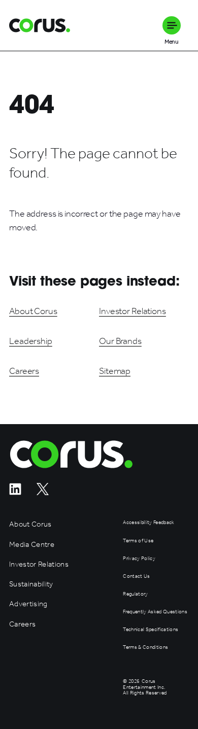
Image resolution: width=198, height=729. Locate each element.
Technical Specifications (150, 630)
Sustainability (31, 584)
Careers (24, 370)
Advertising (28, 604)
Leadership (30, 340)
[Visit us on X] (43, 492)
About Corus (33, 311)
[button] (171, 25)
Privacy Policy (139, 559)
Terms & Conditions (145, 647)
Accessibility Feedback (148, 523)
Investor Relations (132, 311)
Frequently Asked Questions (155, 612)
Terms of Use (138, 541)
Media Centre (31, 544)
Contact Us (136, 576)
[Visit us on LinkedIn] (15, 492)
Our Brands (120, 340)
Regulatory (135, 594)
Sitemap (114, 370)
